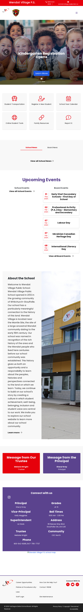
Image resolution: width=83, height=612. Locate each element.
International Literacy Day (64, 248)
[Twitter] (68, 584)
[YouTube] (72, 584)
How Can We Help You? (48, 582)
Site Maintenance (46, 597)
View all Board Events (60, 256)
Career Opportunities (24, 582)
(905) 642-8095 (51, 3)
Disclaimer (74, 606)
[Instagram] (77, 584)
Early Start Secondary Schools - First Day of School (64, 197)
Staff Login (20, 597)
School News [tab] (31, 147)
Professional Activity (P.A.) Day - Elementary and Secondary (64, 210)
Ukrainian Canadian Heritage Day (64, 235)
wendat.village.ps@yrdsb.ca (68, 4)
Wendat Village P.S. (22, 2)
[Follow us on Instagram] (10, 497)
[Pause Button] (41, 79)
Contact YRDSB (45, 587)
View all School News (41, 161)
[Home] (7, 13)
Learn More (41, 73)
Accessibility (74, 609)
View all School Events (20, 191)
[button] (6, 52)
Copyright (66, 606)
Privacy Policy (57, 606)
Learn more (14, 432)
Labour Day (63, 222)
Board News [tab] (52, 147)
